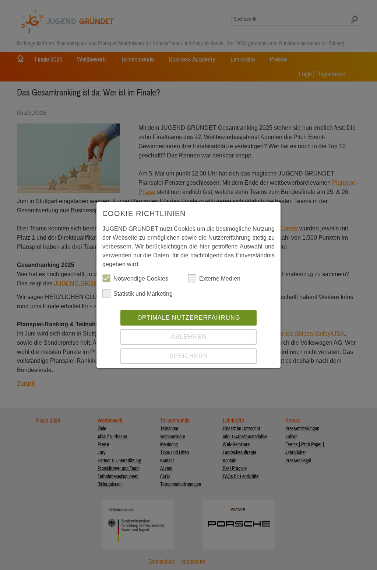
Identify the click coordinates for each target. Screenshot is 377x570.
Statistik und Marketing (143, 294)
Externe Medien (219, 278)
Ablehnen (189, 337)
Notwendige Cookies (140, 278)
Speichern (188, 356)
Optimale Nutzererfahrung (188, 317)
